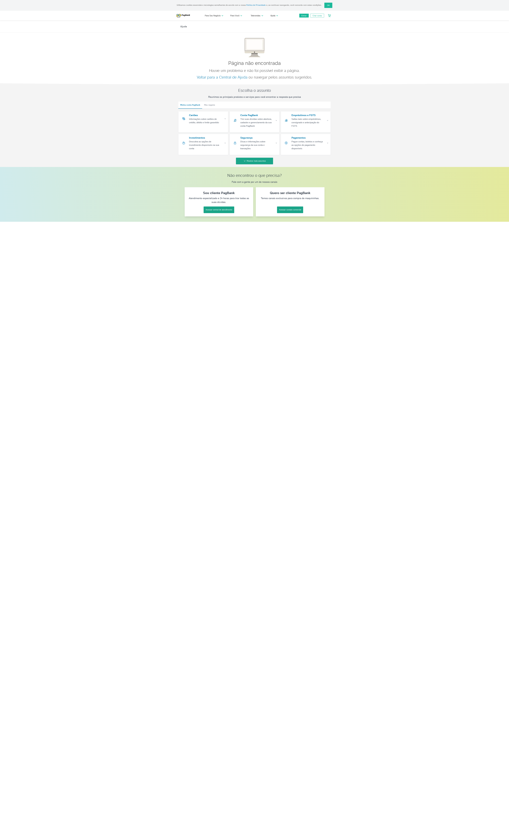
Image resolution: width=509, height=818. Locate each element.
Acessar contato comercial (290, 209)
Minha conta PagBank (190, 105)
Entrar (304, 15)
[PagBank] (184, 16)
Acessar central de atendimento (219, 209)
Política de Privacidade (256, 5)
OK (328, 5)
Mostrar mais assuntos (256, 161)
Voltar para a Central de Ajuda (222, 77)
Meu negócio (209, 105)
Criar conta (317, 15)
